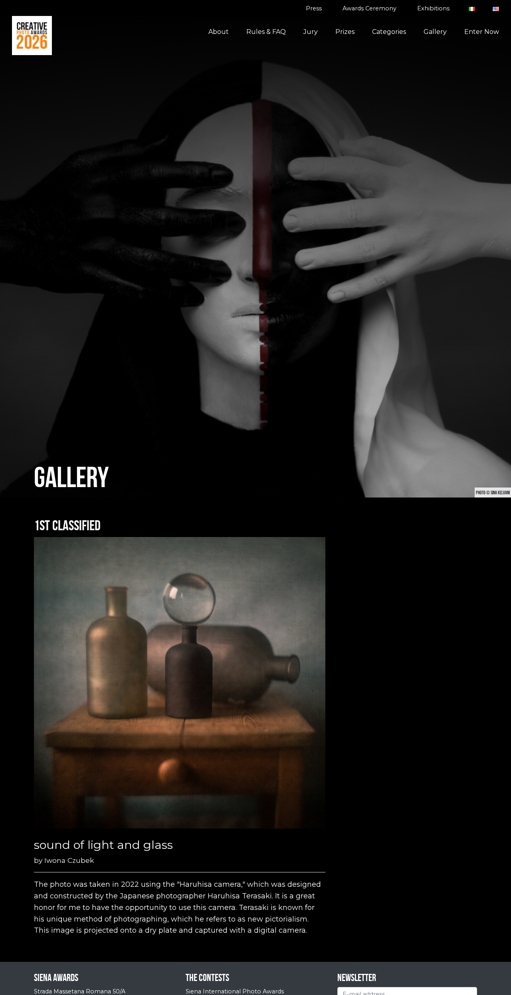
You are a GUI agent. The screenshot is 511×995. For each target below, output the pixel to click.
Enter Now (481, 32)
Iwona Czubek (69, 860)
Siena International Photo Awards (235, 991)
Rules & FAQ (266, 32)
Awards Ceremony (369, 8)
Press (314, 8)
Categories (389, 32)
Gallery (435, 32)
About (218, 32)
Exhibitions (433, 8)
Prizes (345, 32)
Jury (310, 32)
